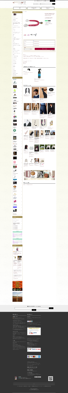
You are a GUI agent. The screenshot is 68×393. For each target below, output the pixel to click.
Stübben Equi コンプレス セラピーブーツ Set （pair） (20, 261)
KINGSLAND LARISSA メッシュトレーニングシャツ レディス (26, 164)
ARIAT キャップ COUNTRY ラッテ (42, 164)
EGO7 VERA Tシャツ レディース (26, 150)
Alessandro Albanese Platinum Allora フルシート (43, 115)
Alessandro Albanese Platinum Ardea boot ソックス (43, 99)
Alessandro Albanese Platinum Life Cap (35, 99)
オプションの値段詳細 (52, 50)
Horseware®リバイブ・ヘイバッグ (36, 152)
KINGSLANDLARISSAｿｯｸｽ (31, 164)
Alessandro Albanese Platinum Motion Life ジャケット (51, 114)
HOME (20, 8)
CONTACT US (48, 8)
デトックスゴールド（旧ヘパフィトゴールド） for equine (17, 251)
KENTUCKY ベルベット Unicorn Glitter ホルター (26, 136)
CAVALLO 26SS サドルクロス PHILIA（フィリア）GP (31, 153)
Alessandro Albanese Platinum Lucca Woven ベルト (51, 93)
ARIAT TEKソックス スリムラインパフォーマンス (43, 127)
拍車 (25, 11)
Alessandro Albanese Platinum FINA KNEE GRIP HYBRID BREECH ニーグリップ (36, 138)
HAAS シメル (25, 71)
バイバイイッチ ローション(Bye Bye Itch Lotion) (15, 261)
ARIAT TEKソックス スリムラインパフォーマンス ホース (35, 127)
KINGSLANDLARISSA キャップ (36, 164)
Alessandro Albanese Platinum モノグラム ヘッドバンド (31, 138)
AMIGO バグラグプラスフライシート (42, 150)
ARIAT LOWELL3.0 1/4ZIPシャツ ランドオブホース (42, 136)
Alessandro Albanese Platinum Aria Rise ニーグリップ (35, 111)
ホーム (24, 11)
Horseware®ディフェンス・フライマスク (47, 150)
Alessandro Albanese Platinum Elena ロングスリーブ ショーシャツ (27, 111)
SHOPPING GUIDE (33, 8)
